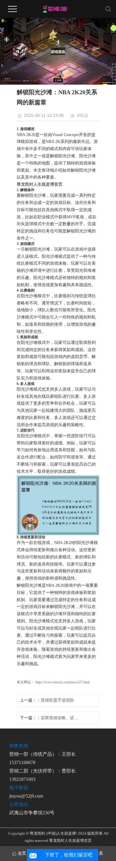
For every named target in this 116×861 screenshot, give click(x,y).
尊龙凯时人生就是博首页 (70, 840)
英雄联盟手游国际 (57, 700)
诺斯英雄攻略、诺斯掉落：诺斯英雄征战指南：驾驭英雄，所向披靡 (60, 718)
